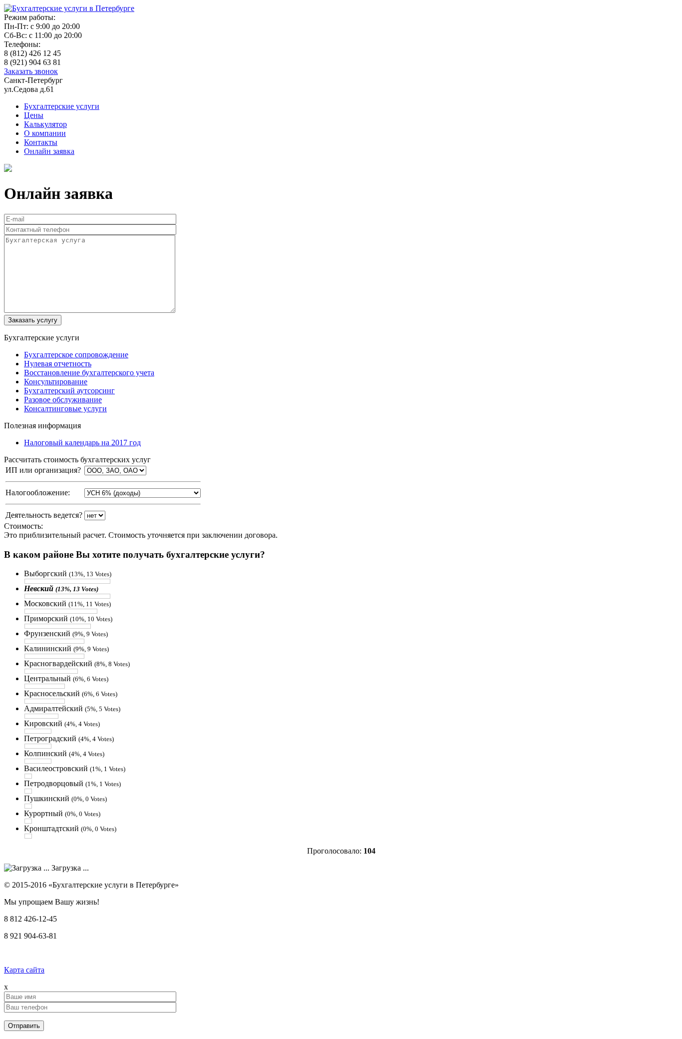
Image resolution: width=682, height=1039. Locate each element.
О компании (45, 133)
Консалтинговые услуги (65, 408)
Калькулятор (45, 124)
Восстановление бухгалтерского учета (89, 372)
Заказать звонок (31, 71)
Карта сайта (24, 970)
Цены (33, 115)
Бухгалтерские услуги (61, 106)
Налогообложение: (37, 492)
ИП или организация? (43, 470)
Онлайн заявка (49, 151)
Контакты (40, 142)
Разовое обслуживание (63, 399)
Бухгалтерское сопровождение (76, 354)
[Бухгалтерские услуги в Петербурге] (69, 8)
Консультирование (55, 381)
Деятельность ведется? (43, 515)
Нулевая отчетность (57, 363)
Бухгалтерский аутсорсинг (69, 390)
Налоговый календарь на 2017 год (82, 442)
